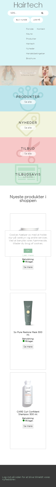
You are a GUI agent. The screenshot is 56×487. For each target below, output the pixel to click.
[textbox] (22, 13)
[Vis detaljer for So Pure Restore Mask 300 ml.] (28, 311)
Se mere (28, 267)
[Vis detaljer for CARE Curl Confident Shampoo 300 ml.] (28, 390)
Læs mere (28, 255)
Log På (36, 20)
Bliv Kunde (21, 20)
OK (28, 251)
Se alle (28, 102)
